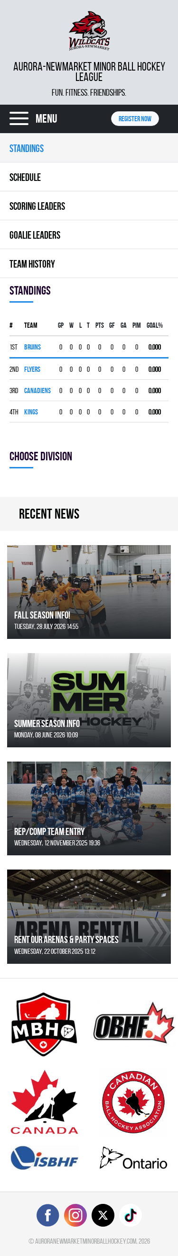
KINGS (31, 412)
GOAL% (155, 325)
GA (124, 325)
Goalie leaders (34, 235)
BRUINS (32, 347)
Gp (61, 325)
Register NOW (135, 119)
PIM (136, 325)
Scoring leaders (37, 206)
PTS (99, 325)
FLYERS (32, 369)
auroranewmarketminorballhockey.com (85, 1241)
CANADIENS (37, 390)
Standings (26, 148)
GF (112, 325)
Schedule (25, 177)
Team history (32, 263)
